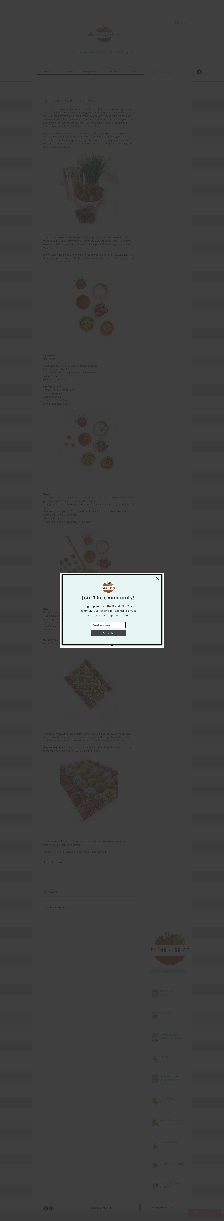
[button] (157, 578)
